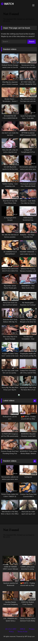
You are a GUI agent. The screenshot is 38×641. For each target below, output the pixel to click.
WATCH (8, 4)
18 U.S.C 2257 (10, 629)
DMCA (22, 629)
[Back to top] (31, 635)
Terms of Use (22, 631)
